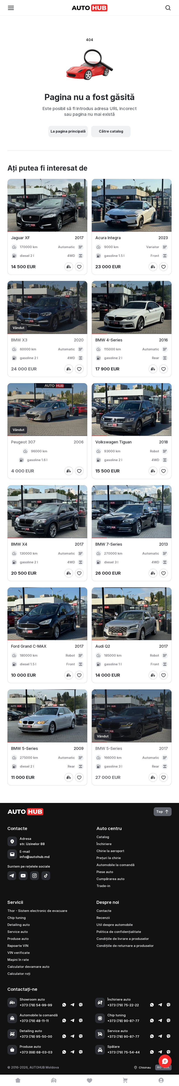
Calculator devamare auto (28, 967)
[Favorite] (89, 1080)
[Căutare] (168, 7)
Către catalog (111, 131)
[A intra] (161, 1080)
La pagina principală (68, 131)
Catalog (102, 837)
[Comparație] (54, 1080)
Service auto (17, 932)
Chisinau (145, 1067)
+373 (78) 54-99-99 (36, 1005)
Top (159, 811)
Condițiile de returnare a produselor (125, 946)
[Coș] (125, 1080)
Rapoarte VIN (17, 946)
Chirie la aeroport (110, 851)
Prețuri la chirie (108, 858)
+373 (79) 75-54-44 (123, 1052)
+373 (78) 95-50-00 (36, 1036)
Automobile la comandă (115, 865)
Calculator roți (18, 974)
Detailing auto (18, 925)
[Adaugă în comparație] (68, 266)
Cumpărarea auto (110, 879)
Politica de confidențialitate (118, 932)
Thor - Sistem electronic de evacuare (37, 911)
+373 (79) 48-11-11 (34, 1021)
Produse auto (18, 939)
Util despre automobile (114, 925)
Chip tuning (16, 918)
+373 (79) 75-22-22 (123, 1005)
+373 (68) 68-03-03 (36, 1052)
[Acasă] (18, 1080)
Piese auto (104, 872)
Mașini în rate (18, 960)
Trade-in (103, 886)
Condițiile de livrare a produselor (122, 939)
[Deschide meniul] (10, 7)
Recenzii (103, 918)
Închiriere (104, 844)
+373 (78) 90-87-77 (123, 1021)
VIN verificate (18, 953)
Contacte (103, 911)
